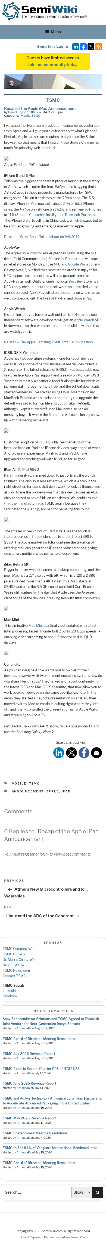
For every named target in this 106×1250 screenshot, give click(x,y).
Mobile (25, 116)
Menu (56, 31)
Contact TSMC (14, 976)
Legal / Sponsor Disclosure (40, 1237)
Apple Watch (84, 320)
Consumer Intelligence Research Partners (62, 215)
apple (52, 791)
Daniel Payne (17, 112)
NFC (94, 253)
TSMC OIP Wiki (14, 954)
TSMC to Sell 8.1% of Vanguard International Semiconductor (50, 1148)
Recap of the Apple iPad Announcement (40, 108)
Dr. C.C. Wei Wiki (15, 965)
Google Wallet (79, 264)
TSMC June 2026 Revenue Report (29, 1083)
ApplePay (18, 253)
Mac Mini (36, 626)
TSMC (36, 116)
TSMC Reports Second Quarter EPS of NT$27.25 (41, 1069)
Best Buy (75, 281)
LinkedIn (9, 991)
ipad (66, 791)
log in (44, 854)
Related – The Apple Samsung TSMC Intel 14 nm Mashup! (48, 342)
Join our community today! (53, 64)
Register (44, 46)
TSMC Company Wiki (19, 949)
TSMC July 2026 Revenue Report (29, 1054)
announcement (28, 791)
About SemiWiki (73, 1237)
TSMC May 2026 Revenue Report (29, 1118)
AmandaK (23, 1028)
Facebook (10, 996)
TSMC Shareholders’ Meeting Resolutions (35, 1133)
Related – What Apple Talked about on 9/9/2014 (41, 237)
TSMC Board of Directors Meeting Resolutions (39, 1039)
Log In (62, 46)
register (28, 854)
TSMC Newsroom (16, 970)
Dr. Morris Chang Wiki (19, 960)
